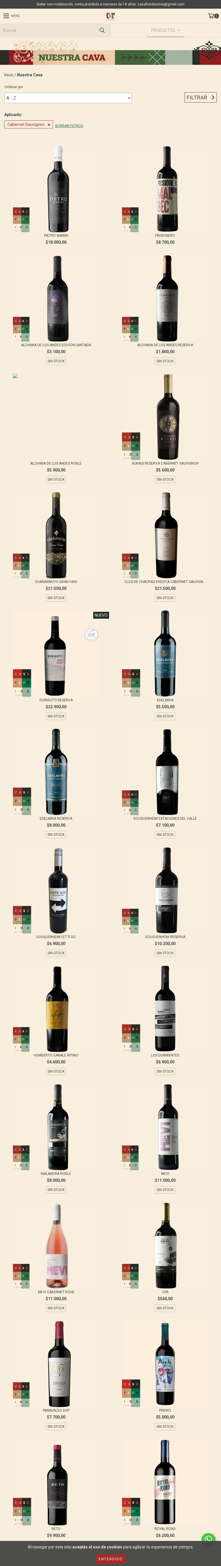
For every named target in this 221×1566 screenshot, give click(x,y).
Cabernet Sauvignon (26, 124)
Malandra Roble (56, 1174)
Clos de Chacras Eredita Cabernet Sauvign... (165, 582)
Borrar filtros (69, 126)
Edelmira (165, 700)
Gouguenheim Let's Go (56, 937)
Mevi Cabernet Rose (56, 1292)
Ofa (165, 1292)
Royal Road (165, 1529)
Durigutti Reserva (56, 700)
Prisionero (165, 236)
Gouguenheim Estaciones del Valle (165, 819)
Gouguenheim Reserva (165, 937)
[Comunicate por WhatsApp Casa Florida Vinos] (208, 1539)
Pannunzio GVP (56, 1410)
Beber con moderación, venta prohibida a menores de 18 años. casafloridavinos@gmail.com (110, 4)
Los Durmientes (165, 1055)
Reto (56, 1529)
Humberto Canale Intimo (56, 1055)
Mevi (165, 1174)
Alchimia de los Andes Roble (56, 463)
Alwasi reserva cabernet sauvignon (165, 463)
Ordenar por (13, 87)
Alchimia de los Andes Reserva (165, 345)
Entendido (111, 1559)
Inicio (9, 75)
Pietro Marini (56, 236)
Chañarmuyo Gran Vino (56, 582)
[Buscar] (102, 30)
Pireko (165, 1410)
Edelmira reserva (56, 819)
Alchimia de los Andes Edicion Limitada (56, 345)
